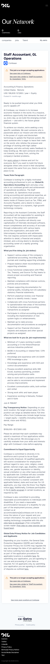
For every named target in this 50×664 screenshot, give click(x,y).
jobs (17, 40)
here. (26, 569)
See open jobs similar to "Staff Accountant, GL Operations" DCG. (26, 78)
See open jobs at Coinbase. (20, 73)
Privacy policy (19, 625)
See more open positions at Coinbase (25, 600)
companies (6, 40)
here (34, 556)
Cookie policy (30, 625)
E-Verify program (16, 490)
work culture (12, 160)
